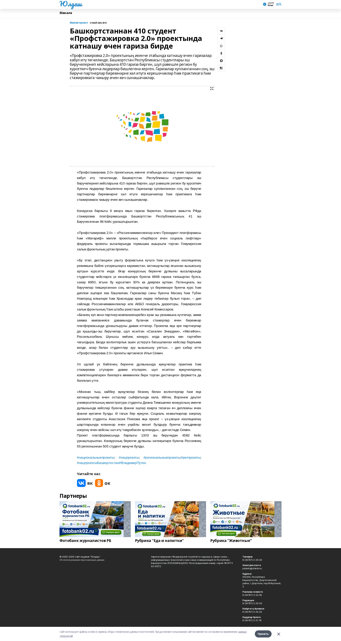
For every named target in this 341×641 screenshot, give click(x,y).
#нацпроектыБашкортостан (98, 463)
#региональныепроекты (162, 457)
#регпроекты (190, 457)
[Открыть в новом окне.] (85, 483)
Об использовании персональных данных (81, 559)
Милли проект (79, 22)
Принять (263, 634)
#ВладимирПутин (132, 463)
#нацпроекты (129, 457)
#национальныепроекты (95, 457)
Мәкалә (65, 13)
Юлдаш (70, 4)
